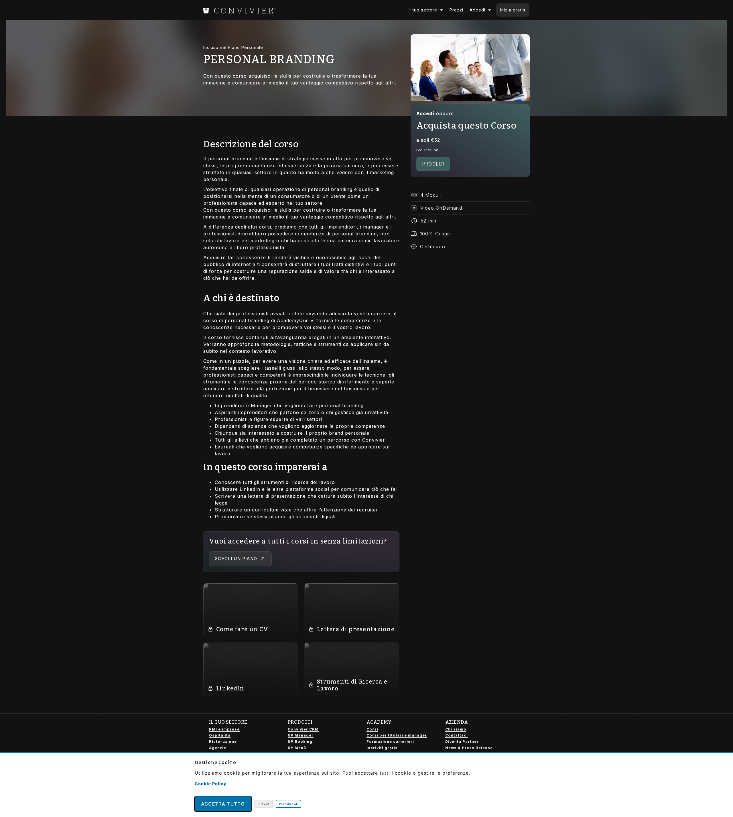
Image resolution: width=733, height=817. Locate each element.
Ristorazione (223, 741)
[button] (470, 195)
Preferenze (288, 803)
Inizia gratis (512, 10)
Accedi (477, 10)
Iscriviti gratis (382, 748)
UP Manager (301, 735)
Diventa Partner (462, 741)
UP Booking (300, 741)
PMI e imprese (224, 729)
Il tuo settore (422, 10)
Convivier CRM (303, 729)
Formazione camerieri (390, 741)
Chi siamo (455, 729)
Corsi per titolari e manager (396, 735)
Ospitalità (219, 735)
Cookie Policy (210, 783)
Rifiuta (263, 803)
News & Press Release (469, 748)
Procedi (433, 164)
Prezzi (456, 10)
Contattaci (456, 735)
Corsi (372, 729)
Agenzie (217, 748)
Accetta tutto (223, 804)
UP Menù (297, 748)
